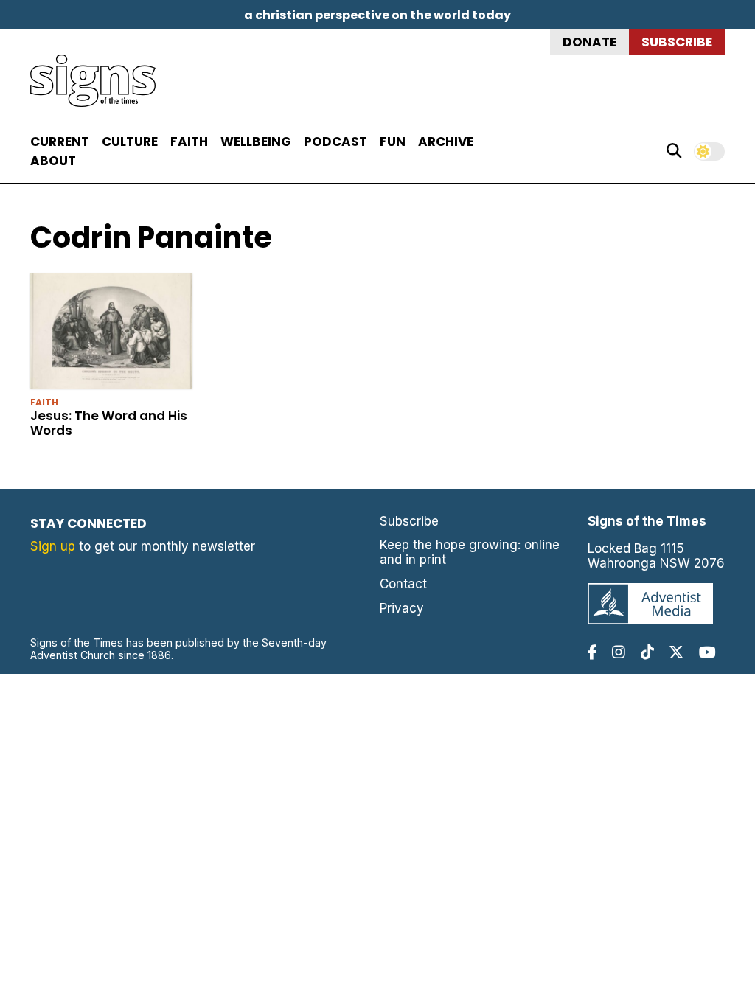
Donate (589, 42)
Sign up (52, 546)
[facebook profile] (592, 652)
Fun (393, 141)
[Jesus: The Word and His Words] (111, 334)
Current (59, 141)
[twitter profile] (676, 652)
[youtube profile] (707, 652)
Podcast (335, 141)
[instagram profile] (618, 652)
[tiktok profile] (647, 652)
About (53, 161)
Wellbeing (255, 141)
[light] (709, 151)
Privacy (402, 608)
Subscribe (676, 42)
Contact (403, 583)
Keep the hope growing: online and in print (470, 552)
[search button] (674, 151)
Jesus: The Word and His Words (108, 423)
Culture (130, 141)
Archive (445, 141)
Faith (189, 141)
